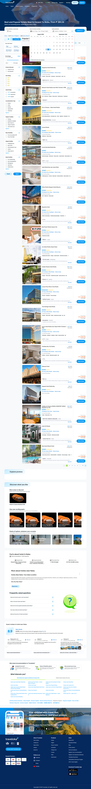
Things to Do (53, 749)
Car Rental (53, 747)
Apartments (53, 757)
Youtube (37, 766)
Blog (70, 745)
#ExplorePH (71, 740)
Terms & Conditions (73, 749)
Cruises (52, 752)
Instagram (38, 760)
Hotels (52, 740)
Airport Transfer (54, 745)
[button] (74, 2)
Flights (52, 742)
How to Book (36, 740)
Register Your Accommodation (75, 752)
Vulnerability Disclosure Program (76, 759)
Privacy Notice (72, 747)
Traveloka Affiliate (72, 742)
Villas (52, 754)
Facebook (38, 757)
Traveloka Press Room (73, 757)
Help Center (36, 745)
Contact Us (36, 742)
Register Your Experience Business (76, 754)
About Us (36, 749)
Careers (35, 747)
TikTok (37, 763)
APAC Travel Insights (73, 762)
